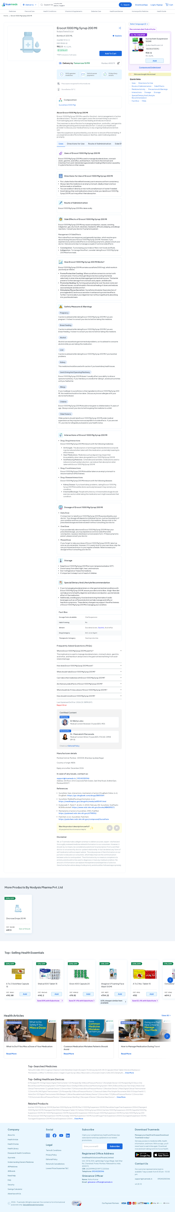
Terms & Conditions (53, 1150)
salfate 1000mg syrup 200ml (90, 1110)
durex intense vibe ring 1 (70, 1097)
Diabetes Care (96, 11)
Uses (61, 143)
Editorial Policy (73, 746)
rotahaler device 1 (111, 1083)
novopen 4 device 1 (88, 1097)
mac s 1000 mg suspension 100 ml (91, 1107)
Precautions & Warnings (158, 89)
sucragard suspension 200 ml (39, 1118)
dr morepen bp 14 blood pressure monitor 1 (86, 1083)
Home (6, 16)
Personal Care (29, 11)
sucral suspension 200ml (62, 1118)
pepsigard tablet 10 (69, 1110)
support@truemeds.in (66, 778)
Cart (171, 5)
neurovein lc (87, 1073)
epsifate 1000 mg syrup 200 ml (65, 1107)
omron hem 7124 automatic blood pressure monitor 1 (82, 1088)
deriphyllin (119, 1073)
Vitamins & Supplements (73, 11)
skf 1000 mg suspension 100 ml (55, 1113)
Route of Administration (99, 143)
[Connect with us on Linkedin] (68, 1135)
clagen (62, 1073)
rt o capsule (108, 1070)
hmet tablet (119, 1070)
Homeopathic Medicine (140, 11)
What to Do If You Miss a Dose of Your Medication (29, 1046)
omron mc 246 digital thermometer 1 (44, 1091)
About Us (11, 1135)
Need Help (12, 1175)
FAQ (9, 1180)
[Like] (110, 828)
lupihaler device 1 (53, 1088)
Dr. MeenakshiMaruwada (82, 734)
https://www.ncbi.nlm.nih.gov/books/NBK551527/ (93, 807)
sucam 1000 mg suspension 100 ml (107, 1113)
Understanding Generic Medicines (21, 1162)
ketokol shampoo (132, 1070)
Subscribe (115, 1146)
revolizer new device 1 (106, 1097)
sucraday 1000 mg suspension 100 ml (76, 1116)
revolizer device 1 (111, 1088)
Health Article (13, 1139)
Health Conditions (49, 11)
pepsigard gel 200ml (52, 1110)
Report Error (62, 705)
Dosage (148, 92)
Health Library (13, 1148)
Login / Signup (157, 5)
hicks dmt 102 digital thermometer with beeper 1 (47, 1094)
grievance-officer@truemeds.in (100, 1182)
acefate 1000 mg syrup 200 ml (40, 1107)
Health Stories (13, 1144)
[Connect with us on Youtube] (61, 1135)
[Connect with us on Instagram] (48, 1135)
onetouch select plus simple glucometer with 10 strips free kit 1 (119, 1091)
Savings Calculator (15, 1189)
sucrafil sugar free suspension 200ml (107, 1116)
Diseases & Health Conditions (19, 1153)
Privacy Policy (51, 1155)
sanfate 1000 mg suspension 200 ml (117, 1110)
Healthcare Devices (116, 11)
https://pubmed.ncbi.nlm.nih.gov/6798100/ (78, 813)
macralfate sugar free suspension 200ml (122, 1107)
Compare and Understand (150, 67)
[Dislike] (117, 828)
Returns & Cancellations (55, 1164)
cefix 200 (110, 1073)
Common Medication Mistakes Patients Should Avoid (86, 1047)
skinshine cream (71, 1070)
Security (11, 1184)
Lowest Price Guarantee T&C (57, 1168)
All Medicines (13, 1166)
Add (25, 994)
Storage (157, 92)
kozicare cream (99, 1073)
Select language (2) (138, 24)
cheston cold (58, 1070)
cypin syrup (70, 1073)
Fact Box (135, 101)
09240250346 (83, 778)
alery (78, 1073)
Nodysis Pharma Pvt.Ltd (65, 31)
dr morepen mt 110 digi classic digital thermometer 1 (48, 1083)
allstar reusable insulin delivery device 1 (83, 1094)
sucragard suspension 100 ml (134, 1116)
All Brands (11, 1171)
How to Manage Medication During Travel (140, 1046)
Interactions (137, 92)
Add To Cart (110, 53)
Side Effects (121, 143)
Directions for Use (75, 143)
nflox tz (43, 1073)
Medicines (12, 11)
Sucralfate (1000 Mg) (67, 105)
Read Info (118, 36)
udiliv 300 (40, 1070)
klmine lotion (52, 1073)
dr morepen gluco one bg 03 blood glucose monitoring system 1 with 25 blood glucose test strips (96, 1086)
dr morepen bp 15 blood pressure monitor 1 (76, 1091)
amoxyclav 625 (95, 1070)
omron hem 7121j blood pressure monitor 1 (115, 1094)
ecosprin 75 (83, 1070)
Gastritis (101, 628)
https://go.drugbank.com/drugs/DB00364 (85, 795)
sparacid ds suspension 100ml (81, 1113)
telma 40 (31, 1070)
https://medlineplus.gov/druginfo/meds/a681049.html (82, 801)
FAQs (144, 101)
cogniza (48, 1070)
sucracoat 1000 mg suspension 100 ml (46, 1116)
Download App (141, 5)
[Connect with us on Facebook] (54, 1135)
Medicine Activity (138, 89)
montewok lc (33, 1073)
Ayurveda (11, 1157)
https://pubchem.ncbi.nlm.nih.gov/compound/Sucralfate (84, 819)
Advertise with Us (14, 1194)
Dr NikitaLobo (76, 721)
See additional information (33, 1205)
